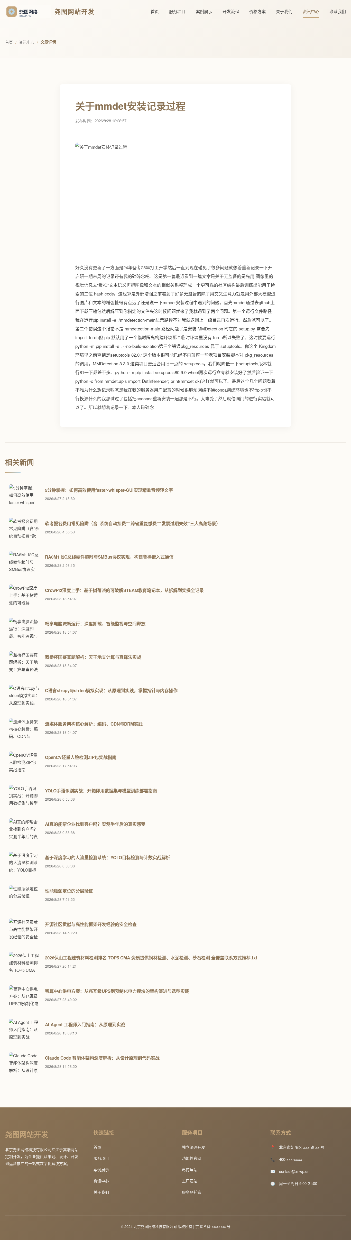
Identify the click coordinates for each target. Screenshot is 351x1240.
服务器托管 (191, 1192)
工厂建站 (189, 1180)
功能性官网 (191, 1158)
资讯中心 (311, 11)
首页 (155, 11)
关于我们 (284, 11)
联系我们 (337, 11)
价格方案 (257, 11)
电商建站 (189, 1169)
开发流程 (231, 11)
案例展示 (204, 11)
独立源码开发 (193, 1147)
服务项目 (177, 11)
